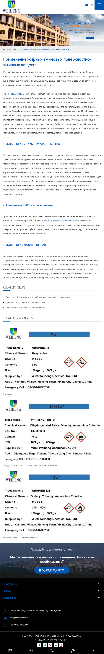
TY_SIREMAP (40, 639)
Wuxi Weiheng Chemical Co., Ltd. (49, 635)
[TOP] (93, 650)
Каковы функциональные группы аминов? (25, 307)
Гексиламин (8, 394)
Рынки (7, 590)
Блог (16, 49)
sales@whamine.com (18, 617)
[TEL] (52, 650)
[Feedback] (72, 650)
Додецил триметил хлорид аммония (20, 536)
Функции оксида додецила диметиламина (25, 302)
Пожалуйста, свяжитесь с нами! (52, 549)
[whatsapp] (31, 650)
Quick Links (9, 597)
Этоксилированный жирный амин (59, 220)
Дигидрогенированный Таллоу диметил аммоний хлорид (30, 465)
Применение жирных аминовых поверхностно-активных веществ (44, 49)
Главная (9, 49)
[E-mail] (10, 650)
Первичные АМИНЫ (12, 93)
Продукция (10, 584)
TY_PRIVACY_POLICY (57, 639)
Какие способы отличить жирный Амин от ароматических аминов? (38, 297)
